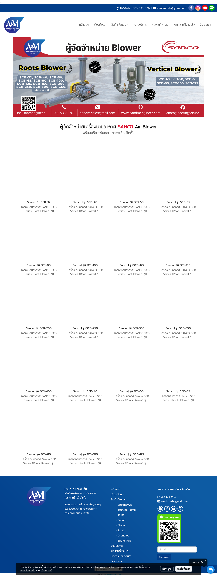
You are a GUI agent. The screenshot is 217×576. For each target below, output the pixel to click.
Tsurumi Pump (127, 510)
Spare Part (124, 540)
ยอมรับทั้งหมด (183, 568)
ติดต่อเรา (205, 24)
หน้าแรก (84, 24)
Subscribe (164, 557)
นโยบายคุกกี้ (46, 570)
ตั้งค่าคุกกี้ (166, 568)
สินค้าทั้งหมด (119, 24)
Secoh (121, 520)
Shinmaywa (125, 504)
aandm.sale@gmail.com (171, 8)
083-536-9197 (141, 8)
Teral (121, 530)
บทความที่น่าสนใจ (184, 24)
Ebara (121, 525)
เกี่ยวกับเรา (100, 24)
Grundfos (123, 535)
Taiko (121, 515)
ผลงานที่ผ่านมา (160, 24)
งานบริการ (141, 24)
